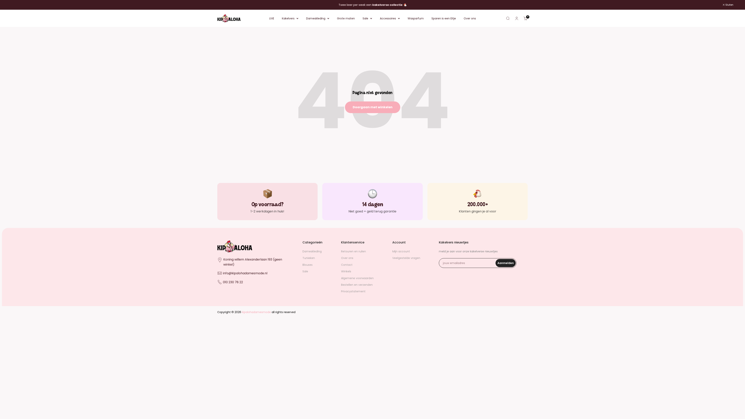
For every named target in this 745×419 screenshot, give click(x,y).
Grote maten (346, 18)
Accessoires (388, 18)
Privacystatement (353, 291)
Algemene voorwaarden (357, 278)
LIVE (271, 18)
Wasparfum (416, 18)
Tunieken (308, 258)
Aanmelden (506, 264)
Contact (347, 265)
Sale (365, 18)
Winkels (346, 271)
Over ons (470, 18)
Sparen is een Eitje (443, 18)
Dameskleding (315, 18)
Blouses (307, 265)
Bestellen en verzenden (357, 285)
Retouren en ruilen (353, 251)
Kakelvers (288, 18)
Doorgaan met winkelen (372, 107)
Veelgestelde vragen (406, 258)
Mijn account (401, 251)
